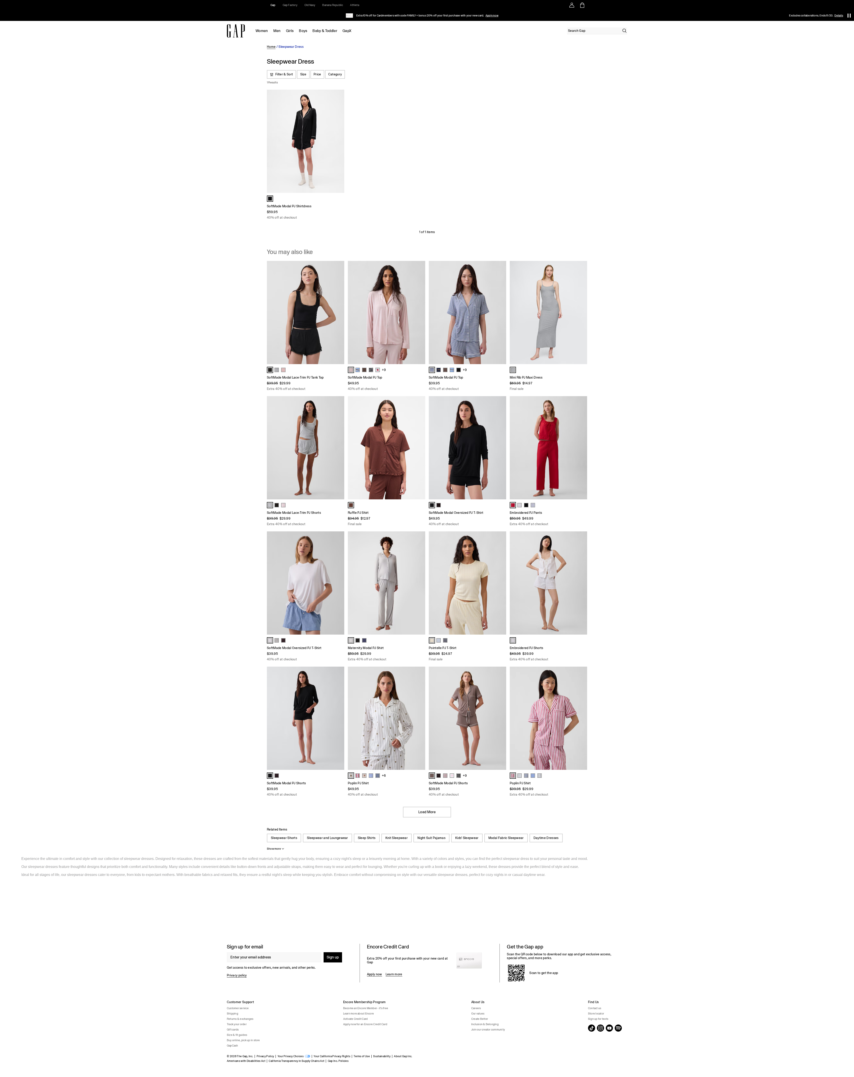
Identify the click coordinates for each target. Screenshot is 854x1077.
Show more (274, 848)
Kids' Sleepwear (467, 838)
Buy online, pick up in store (243, 1040)
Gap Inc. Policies (338, 1061)
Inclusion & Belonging (485, 1024)
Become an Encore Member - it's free (365, 1008)
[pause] (849, 15)
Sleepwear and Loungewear (327, 838)
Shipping (232, 1013)
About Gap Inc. (403, 1056)
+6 (384, 775)
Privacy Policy (265, 1056)
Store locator (596, 1013)
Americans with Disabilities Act (246, 1061)
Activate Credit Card (355, 1019)
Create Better (479, 1019)
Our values (477, 1013)
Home (271, 46)
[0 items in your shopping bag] (581, 5)
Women (262, 31)
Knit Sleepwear (396, 838)
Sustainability (381, 1056)
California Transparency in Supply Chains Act (296, 1061)
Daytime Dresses (546, 838)
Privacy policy (237, 975)
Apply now (491, 15)
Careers (476, 1008)
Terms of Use (362, 1056)
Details (838, 15)
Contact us (594, 1008)
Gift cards (233, 1029)
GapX (346, 31)
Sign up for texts (598, 1019)
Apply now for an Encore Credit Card (365, 1024)
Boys (303, 31)
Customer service (238, 1008)
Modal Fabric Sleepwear (506, 838)
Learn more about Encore (358, 1013)
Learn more (394, 974)
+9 (384, 370)
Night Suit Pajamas (431, 838)
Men (277, 31)
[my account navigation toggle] (572, 5)
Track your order (237, 1024)
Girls (290, 31)
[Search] (624, 30)
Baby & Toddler (324, 31)
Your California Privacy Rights (332, 1056)
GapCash (232, 1045)
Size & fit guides (237, 1035)
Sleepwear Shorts (284, 838)
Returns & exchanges (240, 1019)
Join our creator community (488, 1029)
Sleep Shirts (367, 838)
